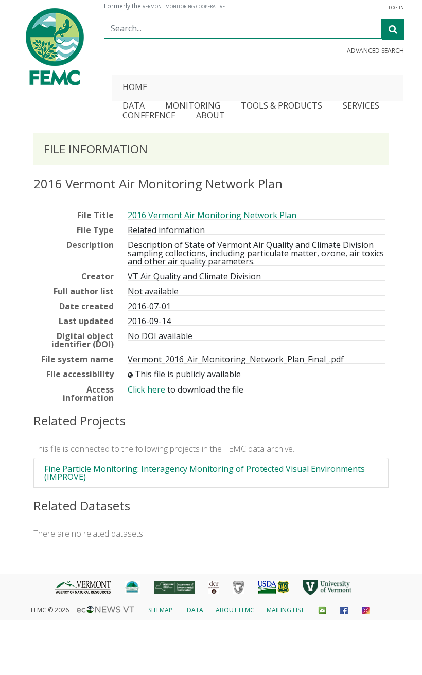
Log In (396, 8)
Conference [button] (148, 116)
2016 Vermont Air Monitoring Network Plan (212, 215)
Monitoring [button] (192, 106)
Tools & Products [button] (281, 106)
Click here (146, 389)
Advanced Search (375, 51)
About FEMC (235, 610)
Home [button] (134, 88)
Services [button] (361, 106)
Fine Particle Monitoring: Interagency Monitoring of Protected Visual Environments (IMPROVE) (204, 473)
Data (195, 610)
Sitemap (160, 610)
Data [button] (133, 106)
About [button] (210, 116)
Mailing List (285, 610)
